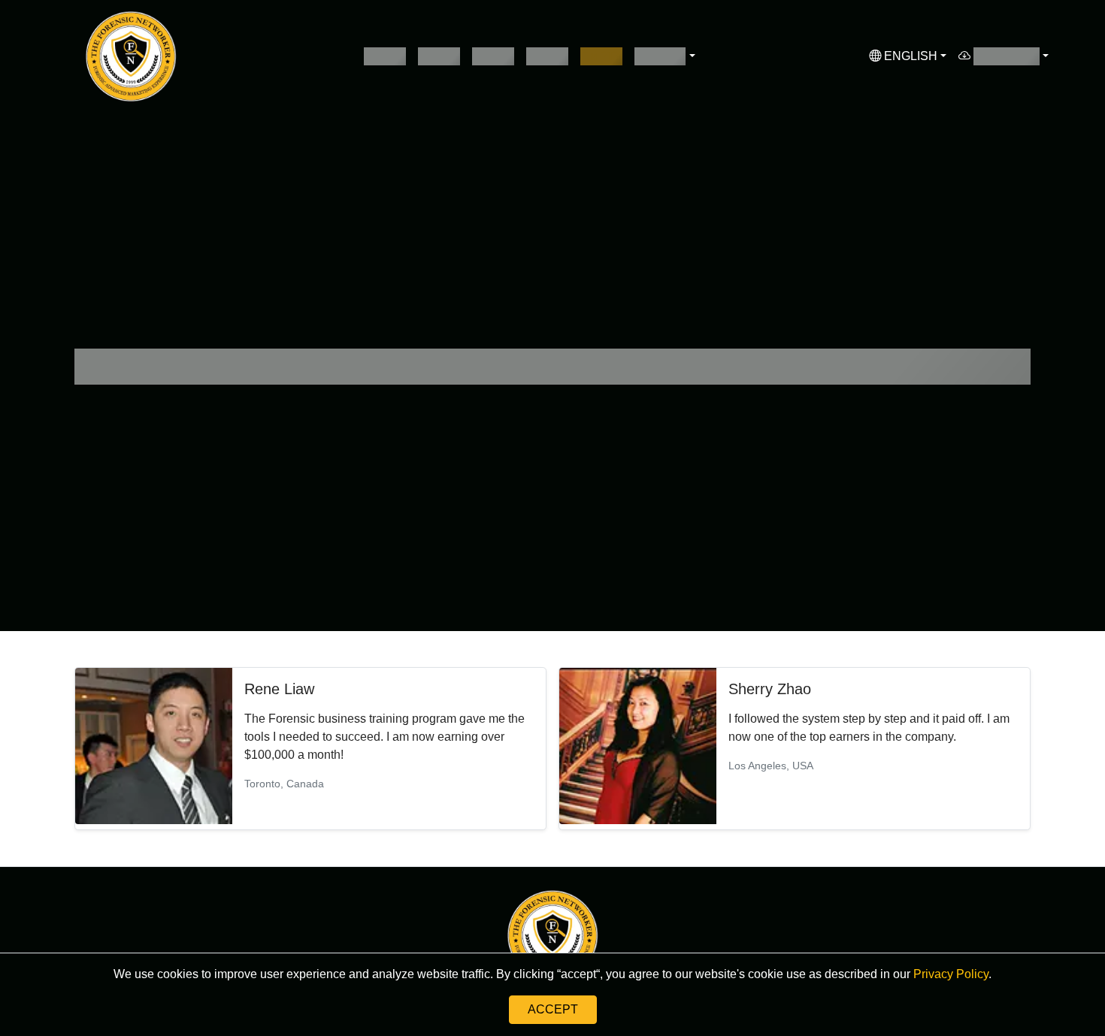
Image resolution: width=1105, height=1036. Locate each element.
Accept (553, 1009)
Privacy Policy (949, 974)
